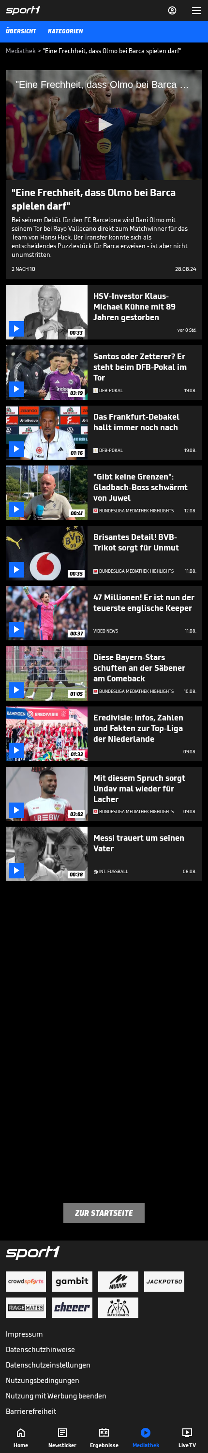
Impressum (24, 1334)
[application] (104, 125)
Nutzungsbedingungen (42, 1380)
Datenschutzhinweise (40, 1349)
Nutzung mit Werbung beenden (56, 1395)
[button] (104, 124)
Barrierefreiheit (31, 1411)
